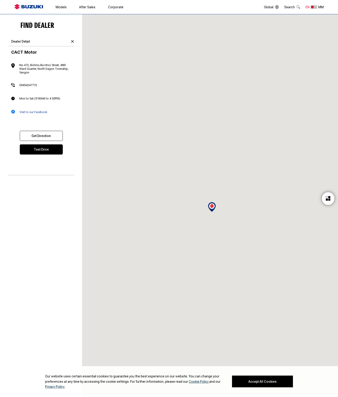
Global (268, 7)
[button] (212, 207)
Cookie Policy (199, 381)
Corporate (115, 7)
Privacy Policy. (55, 386)
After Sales (87, 7)
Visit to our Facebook (33, 112)
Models (61, 7)
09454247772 (28, 85)
